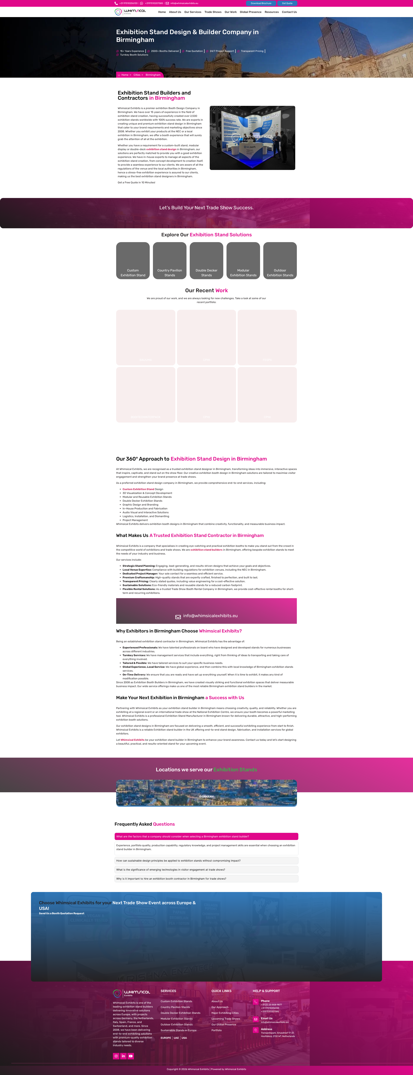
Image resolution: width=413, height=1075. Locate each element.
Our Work (231, 12)
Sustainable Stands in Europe (178, 1030)
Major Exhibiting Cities (225, 1012)
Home (162, 12)
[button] (140, 64)
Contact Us (289, 12)
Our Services (192, 12)
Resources (272, 12)
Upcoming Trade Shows (226, 1018)
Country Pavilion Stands (175, 1007)
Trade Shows (213, 12)
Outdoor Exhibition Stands (177, 1024)
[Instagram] (116, 1056)
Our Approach (220, 1007)
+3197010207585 (270, 1011)
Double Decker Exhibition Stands (180, 1012)
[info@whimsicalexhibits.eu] (178, 617)
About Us (175, 12)
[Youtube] (130, 1056)
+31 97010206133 (270, 1008)
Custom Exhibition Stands (176, 1001)
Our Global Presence (224, 1024)
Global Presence (251, 12)
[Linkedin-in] (123, 1056)
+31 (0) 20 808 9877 (271, 1004)
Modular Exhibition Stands (177, 1018)
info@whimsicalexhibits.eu (210, 615)
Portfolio (217, 1030)
